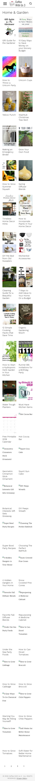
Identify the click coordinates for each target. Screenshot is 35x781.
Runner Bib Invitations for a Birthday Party (25, 369)
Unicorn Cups (25, 80)
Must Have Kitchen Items (25, 405)
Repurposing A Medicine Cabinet (25, 617)
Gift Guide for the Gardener (9, 41)
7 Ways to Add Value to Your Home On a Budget (25, 294)
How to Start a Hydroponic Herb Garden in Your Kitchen (8, 370)
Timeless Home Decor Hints (8, 221)
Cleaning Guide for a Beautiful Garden (7, 294)
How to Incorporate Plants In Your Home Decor (25, 222)
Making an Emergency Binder (7, 152)
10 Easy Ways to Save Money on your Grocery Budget (25, 45)
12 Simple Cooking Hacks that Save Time (7, 331)
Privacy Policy (22, 778)
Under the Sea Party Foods (7, 652)
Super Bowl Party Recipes (9, 546)
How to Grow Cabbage (9, 685)
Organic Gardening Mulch (23, 330)
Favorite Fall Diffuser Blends (8, 617)
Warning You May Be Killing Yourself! (9, 718)
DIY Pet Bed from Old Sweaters (8, 258)
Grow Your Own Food (24, 150)
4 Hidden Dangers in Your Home (7, 583)
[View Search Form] (30, 4)
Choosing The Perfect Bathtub (25, 548)
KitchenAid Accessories (24, 257)
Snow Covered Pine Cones (25, 583)
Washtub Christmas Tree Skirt (24, 117)
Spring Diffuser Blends (22, 186)
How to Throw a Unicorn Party (9, 83)
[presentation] (9, 27)
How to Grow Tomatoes (9, 752)
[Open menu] (5, 3)
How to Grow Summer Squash (9, 186)
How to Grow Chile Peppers (25, 717)
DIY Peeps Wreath (23, 509)
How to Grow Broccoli (25, 685)
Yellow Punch (9, 115)
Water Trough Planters (8, 405)
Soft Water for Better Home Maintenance (25, 753)
